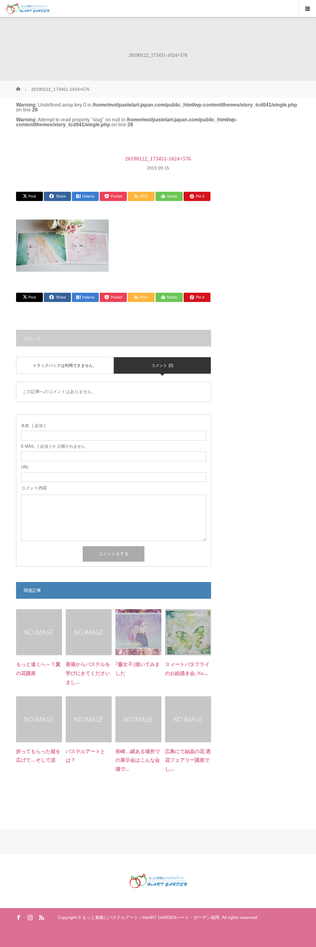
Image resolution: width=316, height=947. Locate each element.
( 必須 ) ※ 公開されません (53, 446)
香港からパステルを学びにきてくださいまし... (88, 673)
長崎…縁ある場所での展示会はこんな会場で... (137, 760)
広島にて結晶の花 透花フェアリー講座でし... (188, 760)
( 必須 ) (33, 426)
